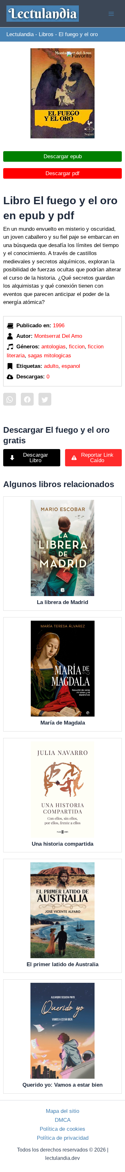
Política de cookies (62, 1129)
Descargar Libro (35, 457)
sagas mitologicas (49, 356)
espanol (71, 366)
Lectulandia (20, 34)
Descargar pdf (62, 173)
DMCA (63, 1120)
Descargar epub (63, 156)
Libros (46, 34)
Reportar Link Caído (97, 457)
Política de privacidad (62, 1138)
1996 (58, 325)
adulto (51, 366)
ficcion (77, 347)
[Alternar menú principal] (111, 13)
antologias (53, 347)
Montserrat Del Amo (58, 336)
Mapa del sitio (62, 1111)
